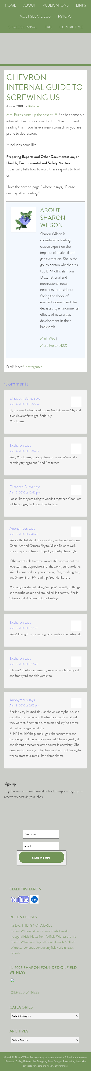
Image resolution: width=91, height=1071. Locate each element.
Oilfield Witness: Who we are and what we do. (40, 931)
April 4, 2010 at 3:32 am (24, 404)
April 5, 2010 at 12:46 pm (25, 492)
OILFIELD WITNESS (25, 992)
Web (52, 338)
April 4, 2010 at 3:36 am (24, 451)
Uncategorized (32, 366)
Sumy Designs (55, 1061)
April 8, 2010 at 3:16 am (24, 628)
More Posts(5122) (53, 345)
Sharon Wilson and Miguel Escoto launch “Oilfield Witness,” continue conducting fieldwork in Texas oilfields (43, 947)
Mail (43, 338)
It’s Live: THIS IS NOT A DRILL (31, 925)
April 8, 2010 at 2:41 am (24, 534)
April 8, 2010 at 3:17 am (24, 664)
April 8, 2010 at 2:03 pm (24, 705)
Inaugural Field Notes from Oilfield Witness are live (43, 936)
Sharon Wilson (52, 221)
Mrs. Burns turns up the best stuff (31, 114)
